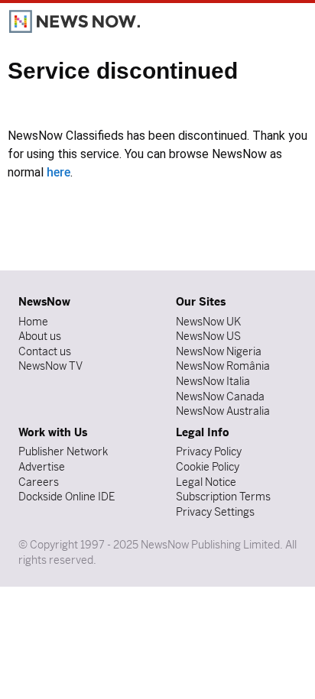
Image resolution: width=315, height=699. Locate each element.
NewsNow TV (50, 366)
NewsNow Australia (223, 411)
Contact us (44, 351)
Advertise (41, 467)
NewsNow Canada (220, 396)
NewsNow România (223, 366)
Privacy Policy (209, 451)
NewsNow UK (208, 321)
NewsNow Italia (213, 381)
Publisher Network (63, 451)
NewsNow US (208, 336)
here (58, 172)
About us (39, 336)
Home (33, 321)
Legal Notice (206, 482)
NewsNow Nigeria (218, 351)
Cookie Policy (207, 467)
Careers (38, 482)
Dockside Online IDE (66, 496)
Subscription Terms (223, 496)
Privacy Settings (215, 512)
